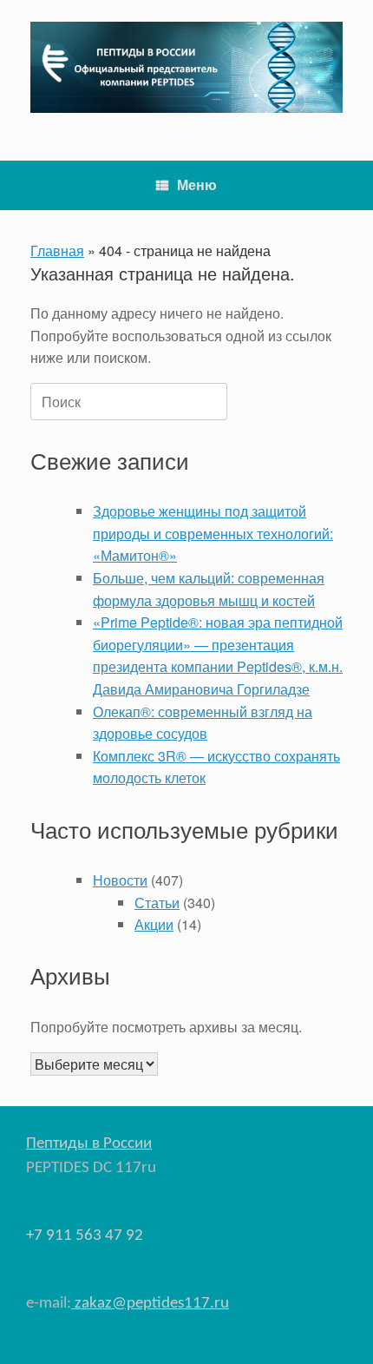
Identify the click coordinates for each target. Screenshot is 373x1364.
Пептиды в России (89, 1144)
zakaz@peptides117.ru (150, 1303)
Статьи (157, 903)
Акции (153, 924)
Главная (57, 250)
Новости (120, 880)
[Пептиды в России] (186, 67)
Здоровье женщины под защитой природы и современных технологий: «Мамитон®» (213, 533)
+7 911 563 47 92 (84, 1236)
